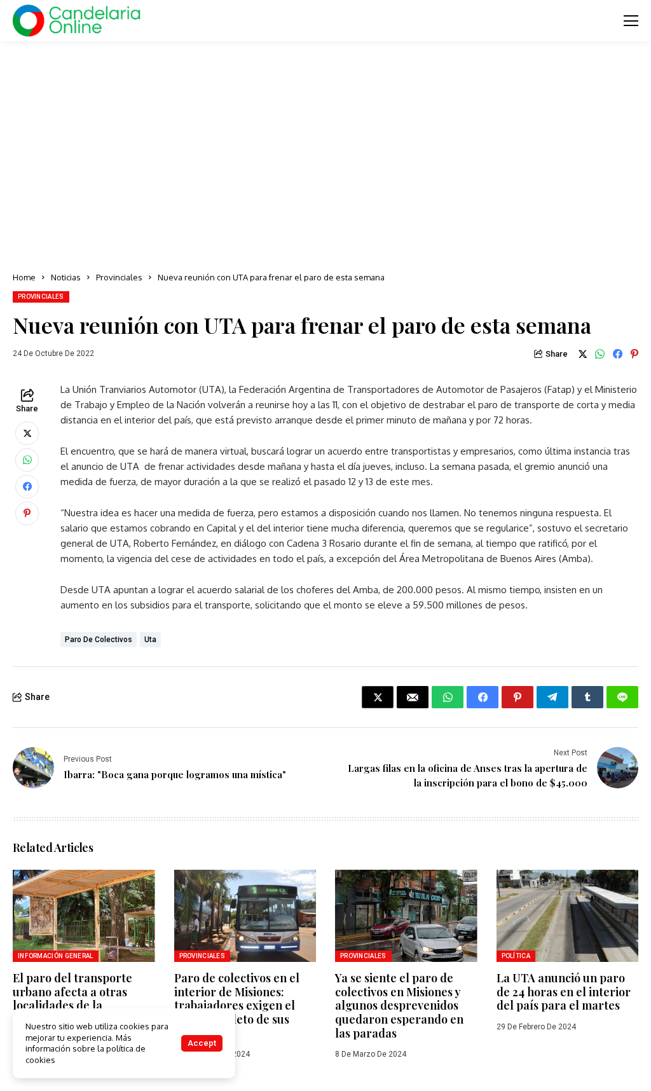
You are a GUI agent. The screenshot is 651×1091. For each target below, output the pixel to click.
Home (24, 277)
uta (150, 639)
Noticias (66, 277)
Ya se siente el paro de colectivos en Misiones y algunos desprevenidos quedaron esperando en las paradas (399, 1005)
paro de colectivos (98, 639)
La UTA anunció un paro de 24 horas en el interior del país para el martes (564, 991)
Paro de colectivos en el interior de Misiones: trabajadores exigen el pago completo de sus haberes (236, 1005)
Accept (202, 1043)
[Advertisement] (325, 153)
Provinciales (119, 277)
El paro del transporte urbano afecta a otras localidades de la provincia (72, 998)
